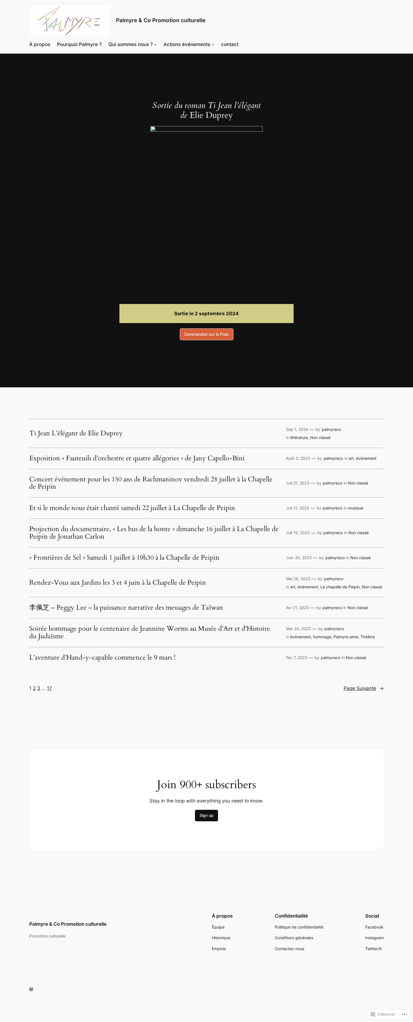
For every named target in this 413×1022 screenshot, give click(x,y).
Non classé (320, 437)
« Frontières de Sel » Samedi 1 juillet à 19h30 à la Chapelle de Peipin (124, 557)
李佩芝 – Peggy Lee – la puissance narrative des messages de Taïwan (126, 607)
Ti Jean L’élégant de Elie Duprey (76, 433)
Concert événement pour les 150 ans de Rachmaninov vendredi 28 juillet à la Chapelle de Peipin (151, 483)
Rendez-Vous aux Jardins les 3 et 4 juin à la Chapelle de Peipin (117, 582)
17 (49, 688)
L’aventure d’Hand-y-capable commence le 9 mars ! (102, 657)
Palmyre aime (345, 636)
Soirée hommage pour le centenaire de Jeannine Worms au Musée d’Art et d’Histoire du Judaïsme (149, 632)
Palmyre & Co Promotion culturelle (160, 20)
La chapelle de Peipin (340, 586)
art (351, 458)
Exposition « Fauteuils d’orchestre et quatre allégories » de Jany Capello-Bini (137, 458)
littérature (299, 437)
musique (355, 508)
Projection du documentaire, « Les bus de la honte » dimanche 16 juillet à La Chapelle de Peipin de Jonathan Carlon (154, 532)
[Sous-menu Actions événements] (212, 44)
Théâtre (367, 636)
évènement (366, 458)
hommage (322, 636)
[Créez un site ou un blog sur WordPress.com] (31, 989)
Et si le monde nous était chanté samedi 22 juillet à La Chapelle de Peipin (132, 508)
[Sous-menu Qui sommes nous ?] (155, 44)
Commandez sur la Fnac (206, 334)
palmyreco (331, 429)
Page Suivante (364, 688)
